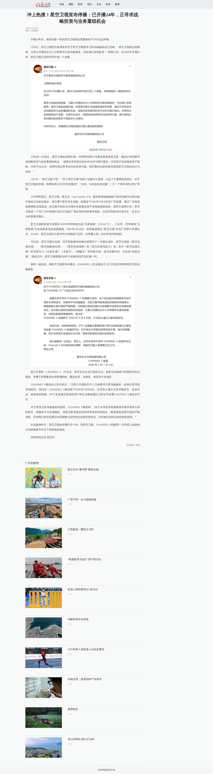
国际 (71, 4)
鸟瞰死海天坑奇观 (78, 619)
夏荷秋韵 (73, 709)
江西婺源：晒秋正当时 (81, 529)
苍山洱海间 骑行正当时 (81, 739)
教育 (117, 4)
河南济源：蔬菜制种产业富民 (85, 679)
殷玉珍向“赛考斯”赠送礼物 (83, 469)
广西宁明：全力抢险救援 (82, 499)
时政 (61, 4)
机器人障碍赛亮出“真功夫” (83, 589)
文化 (99, 4)
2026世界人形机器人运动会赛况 (86, 649)
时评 (80, 4)
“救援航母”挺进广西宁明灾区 (84, 559)
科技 (108, 4)
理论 (89, 4)
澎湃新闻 (34, 31)
